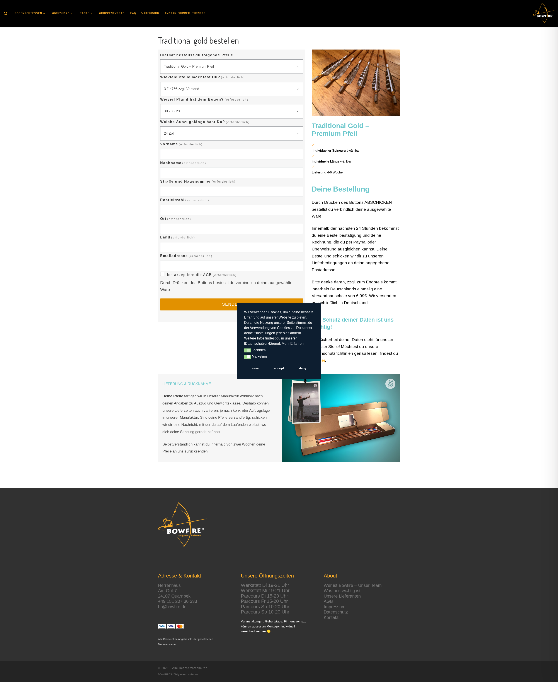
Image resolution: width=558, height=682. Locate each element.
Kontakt (331, 617)
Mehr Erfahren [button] (293, 343)
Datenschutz (336, 612)
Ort (175, 219)
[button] (247, 350)
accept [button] (279, 368)
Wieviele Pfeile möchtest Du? (202, 77)
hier (321, 360)
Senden (231, 304)
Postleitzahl (184, 200)
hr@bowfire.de (172, 606)
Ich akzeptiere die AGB (201, 275)
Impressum (334, 606)
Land (177, 237)
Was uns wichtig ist (342, 590)
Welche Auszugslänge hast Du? (205, 122)
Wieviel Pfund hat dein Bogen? (204, 99)
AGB (328, 601)
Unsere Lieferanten (342, 596)
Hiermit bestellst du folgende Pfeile (196, 55)
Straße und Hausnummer (198, 181)
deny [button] (302, 368)
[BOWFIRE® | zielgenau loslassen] (544, 13)
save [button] (255, 368)
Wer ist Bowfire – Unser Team (353, 585)
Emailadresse (186, 256)
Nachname (183, 163)
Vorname (181, 144)
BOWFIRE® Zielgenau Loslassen (178, 674)
